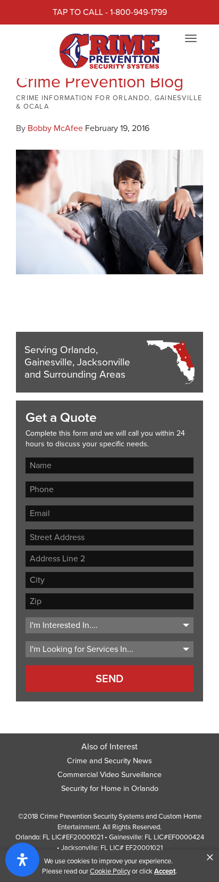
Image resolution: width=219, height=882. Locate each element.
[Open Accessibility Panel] (22, 860)
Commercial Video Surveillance (109, 774)
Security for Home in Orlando (109, 788)
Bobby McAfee (55, 128)
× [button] (210, 857)
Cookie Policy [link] (110, 871)
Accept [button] (164, 871)
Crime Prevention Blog (99, 81)
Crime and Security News (109, 760)
